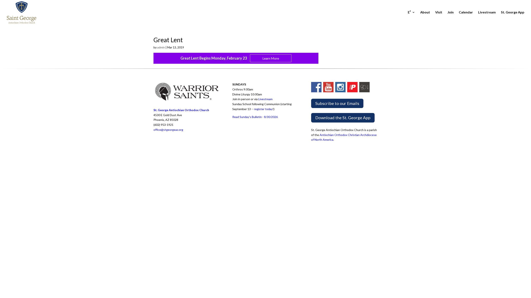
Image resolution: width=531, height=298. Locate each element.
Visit (438, 12)
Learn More (270, 58)
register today (263, 109)
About (425, 12)
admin (161, 47)
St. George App (512, 12)
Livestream (487, 12)
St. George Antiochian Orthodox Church (181, 110)
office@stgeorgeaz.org (168, 129)
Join (450, 12)
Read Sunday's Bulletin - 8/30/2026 (255, 117)
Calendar (466, 12)
